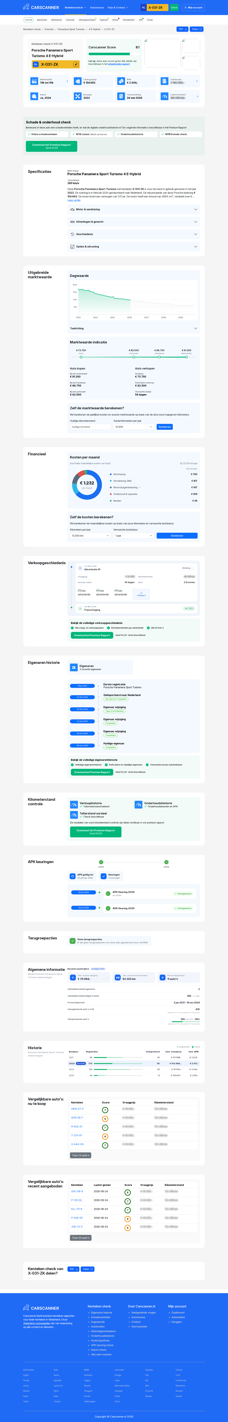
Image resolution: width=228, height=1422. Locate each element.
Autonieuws (97, 7)
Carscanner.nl (118, 1416)
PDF (181, 29)
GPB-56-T (77, 1117)
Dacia (56, 1375)
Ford (178, 1375)
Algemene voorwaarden (36, 1323)
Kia (146, 1380)
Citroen (179, 1370)
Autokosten (98, 1326)
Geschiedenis (84, 234)
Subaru (148, 1396)
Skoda (87, 1396)
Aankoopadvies (100, 1340)
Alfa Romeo (28, 1370)
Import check (98, 1349)
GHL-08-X (77, 1191)
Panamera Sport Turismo (71, 29)
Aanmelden (178, 1317)
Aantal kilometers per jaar (127, 420)
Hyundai (57, 1380)
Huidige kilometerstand (82, 420)
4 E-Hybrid (94, 29)
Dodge (118, 1375)
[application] (134, 300)
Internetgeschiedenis (103, 1331)
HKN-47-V (77, 1108)
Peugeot (88, 1391)
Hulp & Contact (116, 7)
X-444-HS (77, 1144)
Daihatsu (88, 1375)
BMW (86, 1370)
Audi (56, 1370)
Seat (56, 1396)
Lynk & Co (58, 1385)
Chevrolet (119, 1370)
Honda (26, 1380)
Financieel (70, 20)
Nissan (26, 1391)
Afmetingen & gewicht (89, 221)
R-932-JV (76, 1126)
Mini (147, 1385)
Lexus (26, 1385)
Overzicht (28, 20)
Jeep (117, 1380)
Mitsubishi (180, 1385)
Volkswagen (89, 1401)
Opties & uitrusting (87, 246)
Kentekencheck (74, 7)
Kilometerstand (128, 20)
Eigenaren (104, 20)
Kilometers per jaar (80, 529)
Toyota (57, 1401)
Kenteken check (32, 29)
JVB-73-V (77, 1226)
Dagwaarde (98, 1321)
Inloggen (177, 1321)
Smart (117, 1396)
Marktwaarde (56, 20)
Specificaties (42, 20)
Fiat (147, 1375)
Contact (136, 1321)
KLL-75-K (76, 1209)
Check (174, 7)
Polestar (118, 1391)
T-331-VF (76, 1135)
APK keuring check (102, 1345)
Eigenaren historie (101, 1312)
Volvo (117, 1401)
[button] (154, 487)
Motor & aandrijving (88, 209)
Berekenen (165, 426)
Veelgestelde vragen (143, 1312)
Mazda (87, 1385)
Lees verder (74, 200)
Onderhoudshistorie (102, 1335)
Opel (56, 1391)
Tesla (25, 1401)
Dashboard (178, 1312)
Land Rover (181, 1380)
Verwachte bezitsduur (125, 529)
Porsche (49, 29)
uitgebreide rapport (119, 64)
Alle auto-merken (101, 1354)
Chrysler (149, 1370)
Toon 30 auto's (80, 1237)
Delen (195, 29)
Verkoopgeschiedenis (87, 20)
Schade (115, 20)
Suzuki (179, 1396)
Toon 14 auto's (80, 1155)
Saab (25, 1396)
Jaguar (87, 1380)
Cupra (26, 1375)
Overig (149, 20)
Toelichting (77, 328)
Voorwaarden (139, 1326)
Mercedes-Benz (122, 1385)
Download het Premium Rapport (51, 146)
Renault (179, 1391)
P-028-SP (77, 1217)
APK (140, 20)
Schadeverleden (100, 1317)
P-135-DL (76, 1200)
